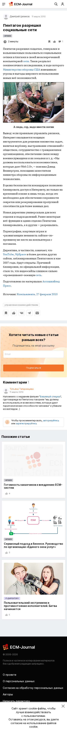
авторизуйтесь (51, 420)
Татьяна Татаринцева (22, 389)
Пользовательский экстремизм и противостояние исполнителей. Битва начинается (30, 606)
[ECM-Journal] (19, 646)
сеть (39, 275)
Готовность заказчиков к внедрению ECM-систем (33, 486)
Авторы (8, 694)
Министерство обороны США (21, 69)
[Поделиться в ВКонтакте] (22, 313)
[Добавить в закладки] (6, 313)
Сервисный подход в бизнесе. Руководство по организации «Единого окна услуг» (33, 545)
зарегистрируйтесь (26, 423)
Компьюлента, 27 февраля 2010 (37, 294)
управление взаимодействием (21, 305)
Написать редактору (16, 701)
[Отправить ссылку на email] (37, 313)
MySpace (20, 254)
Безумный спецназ (50, 396)
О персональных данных (19, 681)
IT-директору (12, 598)
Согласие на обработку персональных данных (33, 687)
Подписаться (33, 367)
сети (26, 61)
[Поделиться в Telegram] (29, 313)
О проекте (9, 674)
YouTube (8, 254)
